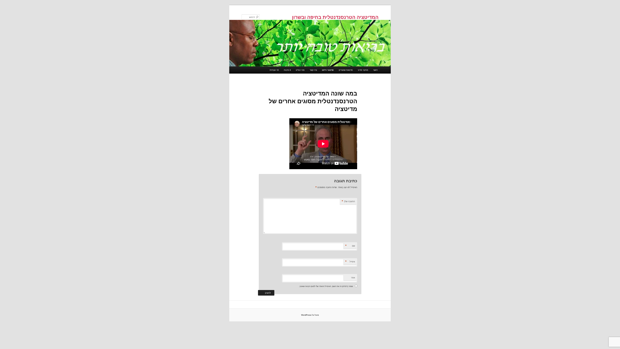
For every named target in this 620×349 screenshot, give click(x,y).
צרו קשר (313, 69)
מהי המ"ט (300, 69)
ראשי (375, 69)
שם (350, 245)
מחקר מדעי (363, 69)
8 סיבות (287, 69)
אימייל (350, 261)
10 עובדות (274, 69)
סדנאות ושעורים (346, 69)
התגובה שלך (348, 201)
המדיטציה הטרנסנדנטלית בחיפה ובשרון (335, 16)
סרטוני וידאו (328, 69)
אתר (353, 277)
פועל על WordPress (310, 314)
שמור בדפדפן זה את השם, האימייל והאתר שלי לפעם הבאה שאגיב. (326, 286)
